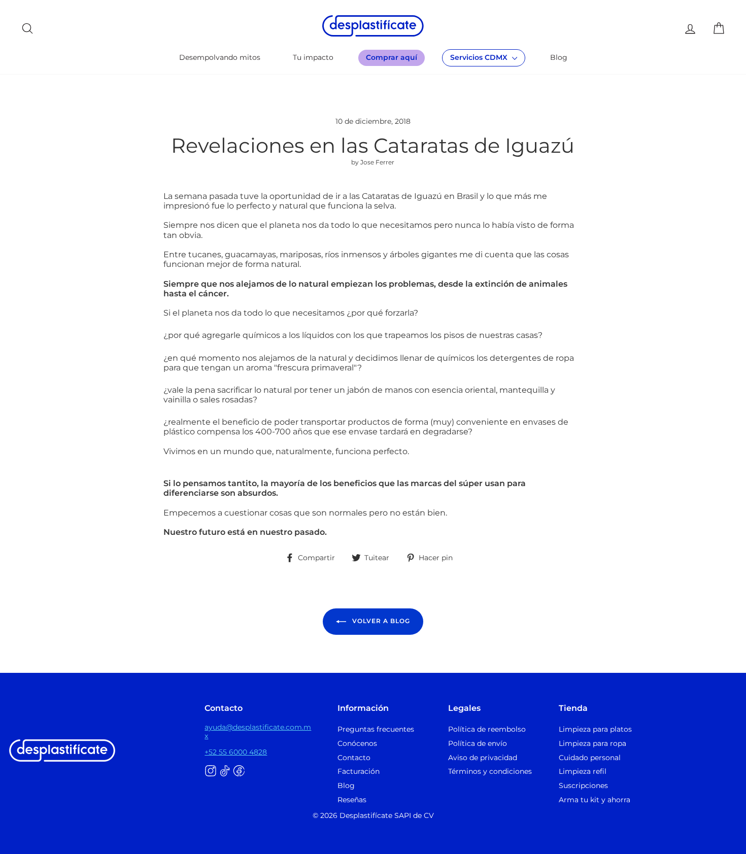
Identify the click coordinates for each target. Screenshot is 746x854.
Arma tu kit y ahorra (594, 800)
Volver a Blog (380, 621)
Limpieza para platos (595, 729)
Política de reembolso (487, 729)
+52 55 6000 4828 (236, 752)
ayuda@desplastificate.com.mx (258, 731)
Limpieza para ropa (592, 743)
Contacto (353, 758)
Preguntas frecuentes (375, 729)
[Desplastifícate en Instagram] (211, 771)
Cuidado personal (590, 758)
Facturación (358, 771)
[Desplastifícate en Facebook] (239, 771)
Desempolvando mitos (219, 57)
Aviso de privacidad (482, 758)
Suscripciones (583, 785)
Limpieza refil (582, 771)
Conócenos (357, 743)
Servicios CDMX (480, 57)
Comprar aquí (391, 57)
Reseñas (351, 800)
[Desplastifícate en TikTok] (225, 771)
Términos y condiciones (490, 771)
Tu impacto (313, 57)
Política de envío (477, 743)
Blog (558, 57)
